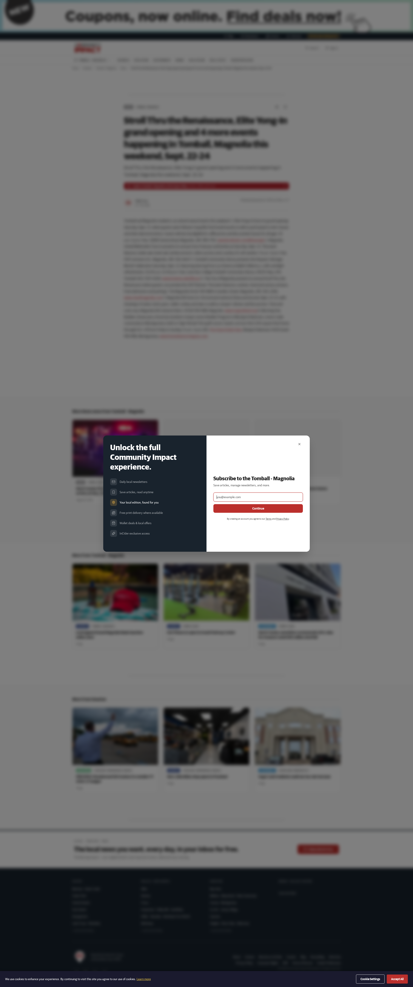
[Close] (299, 444)
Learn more (144, 979)
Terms (269, 518)
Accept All (397, 979)
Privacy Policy (282, 518)
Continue (258, 508)
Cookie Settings (370, 979)
